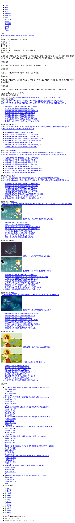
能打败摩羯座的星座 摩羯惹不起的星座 (18, 166)
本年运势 (30, 35)
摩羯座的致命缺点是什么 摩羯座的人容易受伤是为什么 (24, 138)
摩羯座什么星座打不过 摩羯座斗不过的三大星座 (21, 320)
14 (48, 97)
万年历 (7, 5)
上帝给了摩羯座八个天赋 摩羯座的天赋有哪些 (21, 147)
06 (33, 97)
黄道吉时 (8, 24)
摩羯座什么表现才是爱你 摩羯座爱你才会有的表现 (22, 324)
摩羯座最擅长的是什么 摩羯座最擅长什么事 (20, 316)
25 (7, 97)
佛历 (6, 7)
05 (31, 97)
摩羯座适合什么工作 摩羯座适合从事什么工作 (21, 328)
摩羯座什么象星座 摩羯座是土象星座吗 (18, 318)
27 (11, 97)
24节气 (7, 26)
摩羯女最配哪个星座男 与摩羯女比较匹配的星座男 (22, 184)
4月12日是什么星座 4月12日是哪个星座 (18, 231)
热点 (6, 9)
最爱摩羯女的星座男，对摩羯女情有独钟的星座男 (22, 121)
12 (44, 97)
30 (17, 97)
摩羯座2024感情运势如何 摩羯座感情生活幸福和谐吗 (23, 170)
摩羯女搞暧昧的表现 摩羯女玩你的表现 (18, 322)
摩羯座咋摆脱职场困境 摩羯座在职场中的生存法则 (22, 289)
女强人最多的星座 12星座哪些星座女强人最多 (21, 281)
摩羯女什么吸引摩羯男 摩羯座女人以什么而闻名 (21, 134)
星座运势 (4, 2)
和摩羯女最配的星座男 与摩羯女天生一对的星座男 (22, 192)
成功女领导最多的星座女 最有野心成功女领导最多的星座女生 (26, 277)
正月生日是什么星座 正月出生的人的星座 (19, 235)
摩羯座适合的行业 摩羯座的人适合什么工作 (20, 285)
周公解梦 (8, 13)
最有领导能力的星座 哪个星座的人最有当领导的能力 (23, 287)
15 (50, 97)
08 (37, 97)
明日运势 (10, 35)
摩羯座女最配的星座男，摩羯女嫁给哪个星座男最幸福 (24, 194)
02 (25, 97)
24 (5, 97)
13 (46, 97)
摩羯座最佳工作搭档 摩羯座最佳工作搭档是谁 (21, 275)
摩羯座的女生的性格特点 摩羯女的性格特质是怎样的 (23, 140)
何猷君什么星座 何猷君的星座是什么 (18, 368)
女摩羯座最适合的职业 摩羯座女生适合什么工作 (21, 279)
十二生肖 (8, 20)
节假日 (7, 30)
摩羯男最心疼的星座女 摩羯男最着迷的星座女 (21, 160)
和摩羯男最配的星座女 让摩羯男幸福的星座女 (21, 190)
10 (40, 97)
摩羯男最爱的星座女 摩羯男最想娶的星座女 (20, 115)
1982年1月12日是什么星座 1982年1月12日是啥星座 (22, 227)
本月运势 (24, 35)
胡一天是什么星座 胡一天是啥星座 (17, 370)
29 (15, 97)
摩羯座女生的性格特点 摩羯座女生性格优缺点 (21, 164)
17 (54, 97)
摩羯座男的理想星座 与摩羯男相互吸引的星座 (21, 107)
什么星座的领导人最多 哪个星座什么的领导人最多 (22, 283)
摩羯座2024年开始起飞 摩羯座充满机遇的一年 (21, 172)
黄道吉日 (8, 22)
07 (35, 97)
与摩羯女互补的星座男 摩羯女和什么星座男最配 (21, 158)
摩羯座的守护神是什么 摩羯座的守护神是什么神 (21, 314)
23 (3, 97)
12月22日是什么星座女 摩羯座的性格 (18, 225)
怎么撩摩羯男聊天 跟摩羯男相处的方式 (18, 142)
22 (1, 97)
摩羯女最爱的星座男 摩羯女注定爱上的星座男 (21, 119)
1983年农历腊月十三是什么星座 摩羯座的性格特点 (22, 229)
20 (60, 97)
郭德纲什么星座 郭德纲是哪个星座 (17, 366)
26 (9, 97)
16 (52, 97)
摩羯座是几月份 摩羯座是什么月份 (17, 223)
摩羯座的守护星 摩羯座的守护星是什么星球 (20, 326)
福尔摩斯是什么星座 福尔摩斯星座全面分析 (20, 376)
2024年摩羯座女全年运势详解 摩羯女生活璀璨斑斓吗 (23, 168)
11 (42, 97)
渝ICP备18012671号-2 (12, 518)
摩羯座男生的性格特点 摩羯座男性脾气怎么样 (21, 162)
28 (13, 97)
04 (29, 97)
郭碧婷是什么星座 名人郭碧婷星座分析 (18, 372)
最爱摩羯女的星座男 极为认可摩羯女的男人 (20, 113)
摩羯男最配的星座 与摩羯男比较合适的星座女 (21, 188)
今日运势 (4, 35)
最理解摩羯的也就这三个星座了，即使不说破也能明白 (24, 198)
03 (27, 97)
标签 (6, 11)
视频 (6, 17)
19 (58, 97)
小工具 (7, 28)
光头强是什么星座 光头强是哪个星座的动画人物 (21, 380)
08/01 (22, 97)
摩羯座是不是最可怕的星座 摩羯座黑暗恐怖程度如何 (23, 145)
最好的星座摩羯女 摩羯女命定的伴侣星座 (19, 109)
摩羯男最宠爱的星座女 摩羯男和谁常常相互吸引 (21, 111)
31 (19, 97)
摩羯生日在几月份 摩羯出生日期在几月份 (19, 237)
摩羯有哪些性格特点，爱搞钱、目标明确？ (20, 132)
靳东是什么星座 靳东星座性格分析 (17, 378)
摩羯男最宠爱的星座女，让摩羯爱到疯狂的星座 (21, 196)
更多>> (23, 93)
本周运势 (17, 35)
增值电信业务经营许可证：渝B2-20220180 (19, 520)
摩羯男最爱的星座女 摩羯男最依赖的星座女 (20, 117)
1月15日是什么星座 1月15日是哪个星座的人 (20, 233)
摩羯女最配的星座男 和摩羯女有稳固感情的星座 (21, 186)
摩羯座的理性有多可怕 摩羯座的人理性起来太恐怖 (22, 136)
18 (56, 97)
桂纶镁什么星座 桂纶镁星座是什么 (17, 374)
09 (38, 97)
